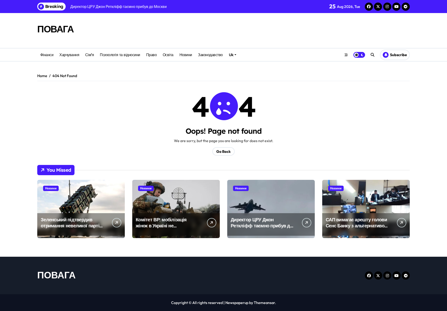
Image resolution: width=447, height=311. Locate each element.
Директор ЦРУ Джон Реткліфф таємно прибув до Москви (262, 226)
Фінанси (47, 54)
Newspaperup (236, 302)
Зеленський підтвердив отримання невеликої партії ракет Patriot (71, 226)
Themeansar (264, 302)
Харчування (69, 54)
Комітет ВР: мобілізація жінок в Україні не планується (161, 226)
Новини (185, 54)
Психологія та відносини (120, 54)
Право (151, 54)
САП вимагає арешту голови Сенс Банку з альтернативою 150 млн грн (357, 226)
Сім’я (89, 54)
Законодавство (210, 54)
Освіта (168, 54)
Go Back (223, 151)
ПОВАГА (55, 29)
